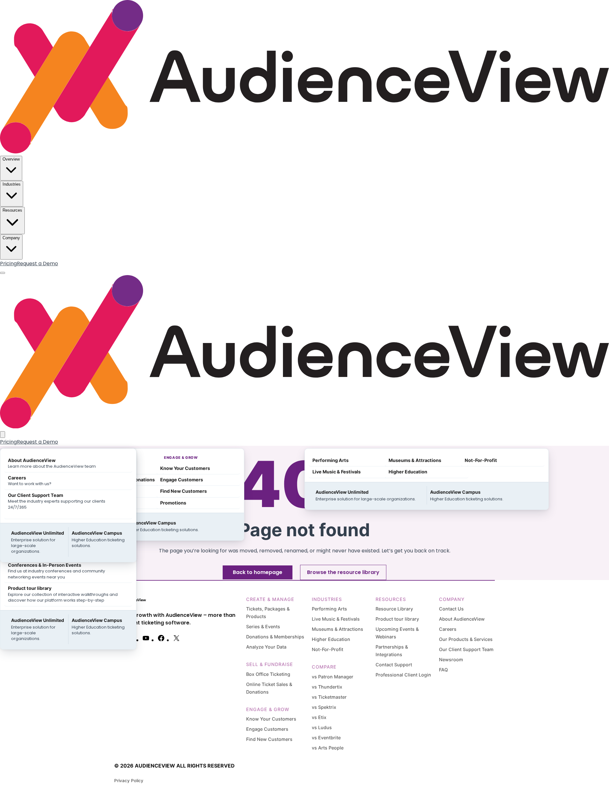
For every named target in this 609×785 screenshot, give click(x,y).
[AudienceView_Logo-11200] (304, 151)
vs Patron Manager (332, 676)
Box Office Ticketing (268, 674)
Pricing (8, 263)
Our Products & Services (466, 639)
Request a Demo (37, 263)
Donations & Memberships (275, 636)
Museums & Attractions (337, 629)
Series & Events (263, 626)
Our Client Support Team (466, 649)
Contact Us (451, 608)
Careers (447, 629)
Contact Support (394, 664)
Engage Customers (267, 729)
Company (11, 237)
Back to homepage (257, 572)
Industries (12, 184)
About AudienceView (462, 619)
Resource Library (394, 608)
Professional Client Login (403, 674)
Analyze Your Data (266, 647)
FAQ (443, 669)
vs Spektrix (324, 707)
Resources (12, 210)
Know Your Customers (271, 719)
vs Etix (319, 717)
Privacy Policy (128, 780)
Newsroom (451, 659)
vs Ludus (322, 727)
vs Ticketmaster (329, 697)
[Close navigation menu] (2, 434)
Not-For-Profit (327, 649)
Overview (11, 159)
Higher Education (331, 639)
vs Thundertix (327, 686)
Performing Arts (329, 608)
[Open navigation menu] (2, 273)
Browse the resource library (343, 572)
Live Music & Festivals (336, 619)
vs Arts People (328, 747)
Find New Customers (269, 739)
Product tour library (397, 619)
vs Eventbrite (326, 737)
